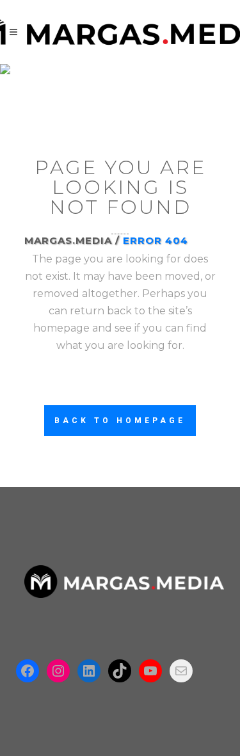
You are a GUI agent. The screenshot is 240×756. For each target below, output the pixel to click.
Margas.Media (68, 240)
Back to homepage (120, 420)
